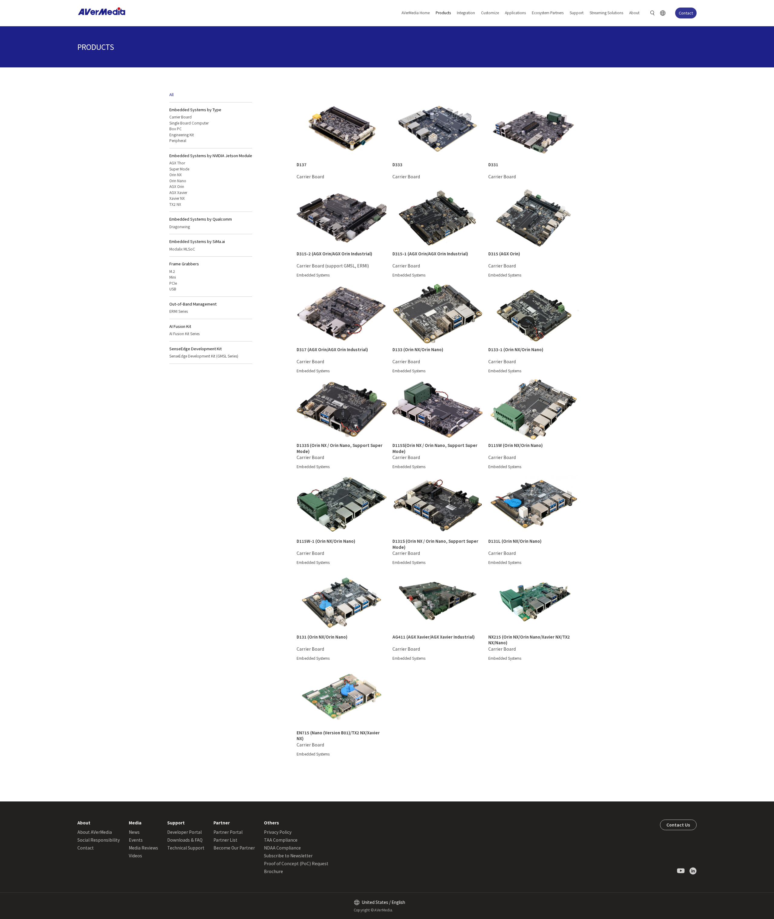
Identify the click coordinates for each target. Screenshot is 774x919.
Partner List (225, 840)
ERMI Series (178, 311)
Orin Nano (177, 180)
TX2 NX (175, 204)
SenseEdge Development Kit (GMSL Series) (203, 355)
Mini (172, 277)
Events (136, 840)
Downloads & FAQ (185, 840)
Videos (135, 856)
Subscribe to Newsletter (288, 856)
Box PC (175, 128)
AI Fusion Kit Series (184, 333)
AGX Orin (176, 186)
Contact (686, 13)
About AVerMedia (94, 832)
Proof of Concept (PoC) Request (296, 863)
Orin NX (175, 174)
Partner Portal (227, 832)
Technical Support (185, 848)
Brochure (273, 871)
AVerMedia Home (416, 12)
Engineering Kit (181, 134)
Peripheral (177, 140)
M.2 (172, 271)
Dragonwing (179, 226)
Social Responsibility (98, 840)
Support (577, 12)
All (171, 94)
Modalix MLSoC (182, 248)
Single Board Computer (189, 122)
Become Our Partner (234, 848)
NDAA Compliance (282, 848)
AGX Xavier (178, 192)
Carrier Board (180, 116)
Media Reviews (143, 848)
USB (172, 288)
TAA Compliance (281, 840)
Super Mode (179, 168)
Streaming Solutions (606, 12)
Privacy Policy (277, 832)
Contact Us (678, 825)
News (134, 832)
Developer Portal (184, 832)
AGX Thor (177, 162)
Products (443, 12)
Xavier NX (177, 198)
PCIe (173, 283)
